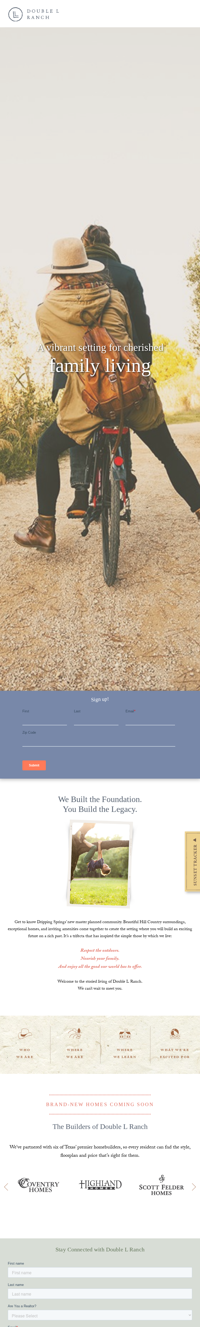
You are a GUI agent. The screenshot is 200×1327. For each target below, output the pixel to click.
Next (192, 1186)
